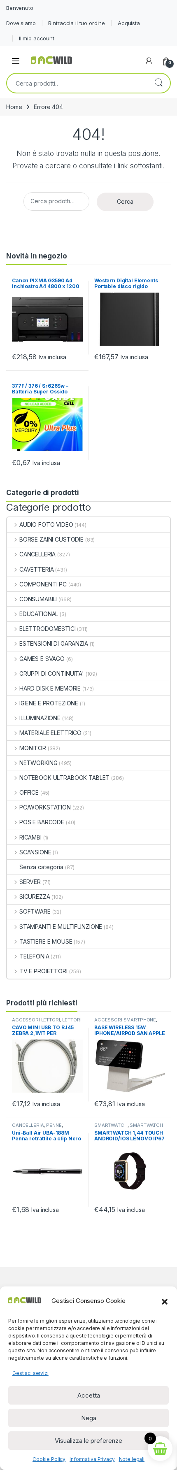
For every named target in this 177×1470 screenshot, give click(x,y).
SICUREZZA (34, 896)
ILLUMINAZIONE (40, 717)
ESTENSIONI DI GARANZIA (53, 643)
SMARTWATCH (111, 1125)
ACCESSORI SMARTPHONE (125, 1020)
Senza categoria (41, 866)
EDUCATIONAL (38, 613)
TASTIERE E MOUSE (45, 941)
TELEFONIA (34, 956)
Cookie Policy (49, 1459)
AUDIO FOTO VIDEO (46, 524)
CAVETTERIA (36, 569)
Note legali (131, 1459)
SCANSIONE (35, 852)
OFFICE (29, 792)
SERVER (30, 881)
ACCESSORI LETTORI (36, 1020)
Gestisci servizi (30, 1373)
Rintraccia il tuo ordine (76, 23)
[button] (165, 1301)
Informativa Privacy (92, 1459)
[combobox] (77, 83)
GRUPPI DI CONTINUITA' (51, 673)
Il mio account (36, 38)
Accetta (88, 1395)
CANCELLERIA (37, 554)
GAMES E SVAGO (42, 658)
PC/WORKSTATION (45, 807)
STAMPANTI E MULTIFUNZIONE (60, 926)
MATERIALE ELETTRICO (50, 732)
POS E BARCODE (41, 822)
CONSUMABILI (38, 598)
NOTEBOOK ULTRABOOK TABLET (64, 777)
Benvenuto (19, 8)
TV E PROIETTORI (43, 971)
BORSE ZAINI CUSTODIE (51, 539)
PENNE (53, 1125)
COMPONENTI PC (43, 584)
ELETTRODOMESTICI (47, 628)
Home (14, 106)
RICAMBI (30, 837)
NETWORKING (38, 762)
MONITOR (32, 747)
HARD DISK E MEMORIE (50, 688)
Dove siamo (21, 23)
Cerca (158, 83)
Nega (88, 1418)
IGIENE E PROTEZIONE (48, 703)
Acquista (129, 23)
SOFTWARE (35, 911)
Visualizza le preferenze (88, 1440)
